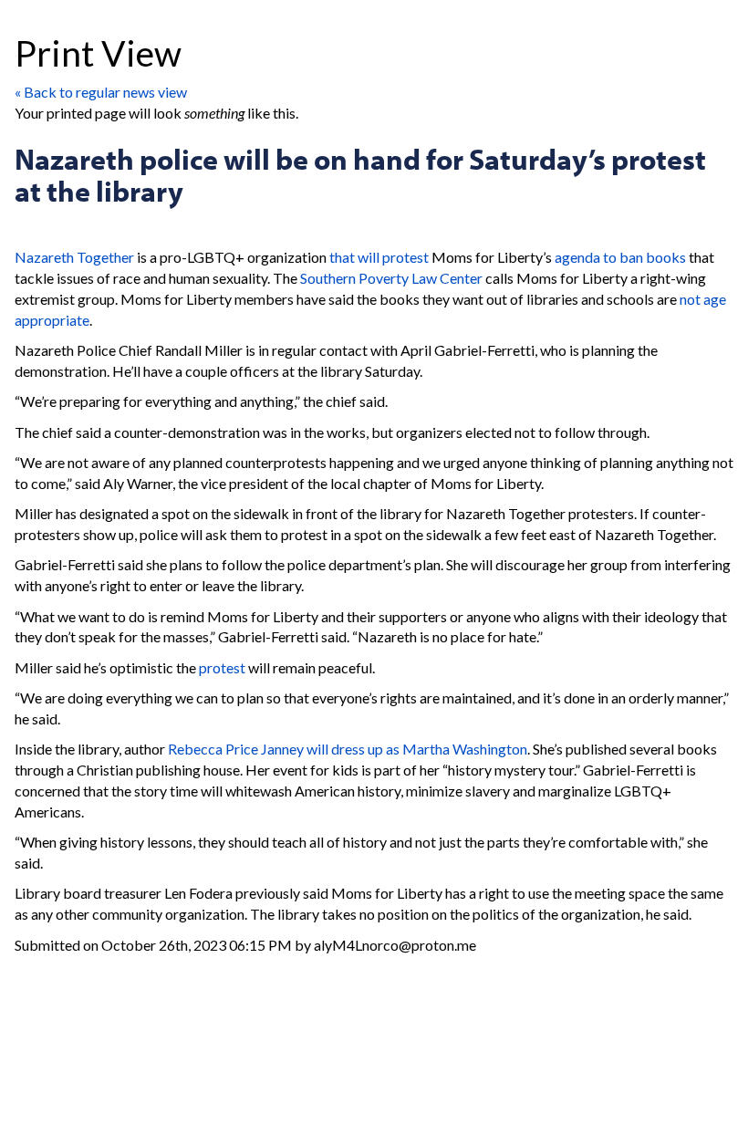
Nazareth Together (74, 257)
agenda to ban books (620, 257)
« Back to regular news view (101, 91)
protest (222, 667)
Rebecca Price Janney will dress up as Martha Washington (347, 748)
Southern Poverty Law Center (391, 277)
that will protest (379, 257)
